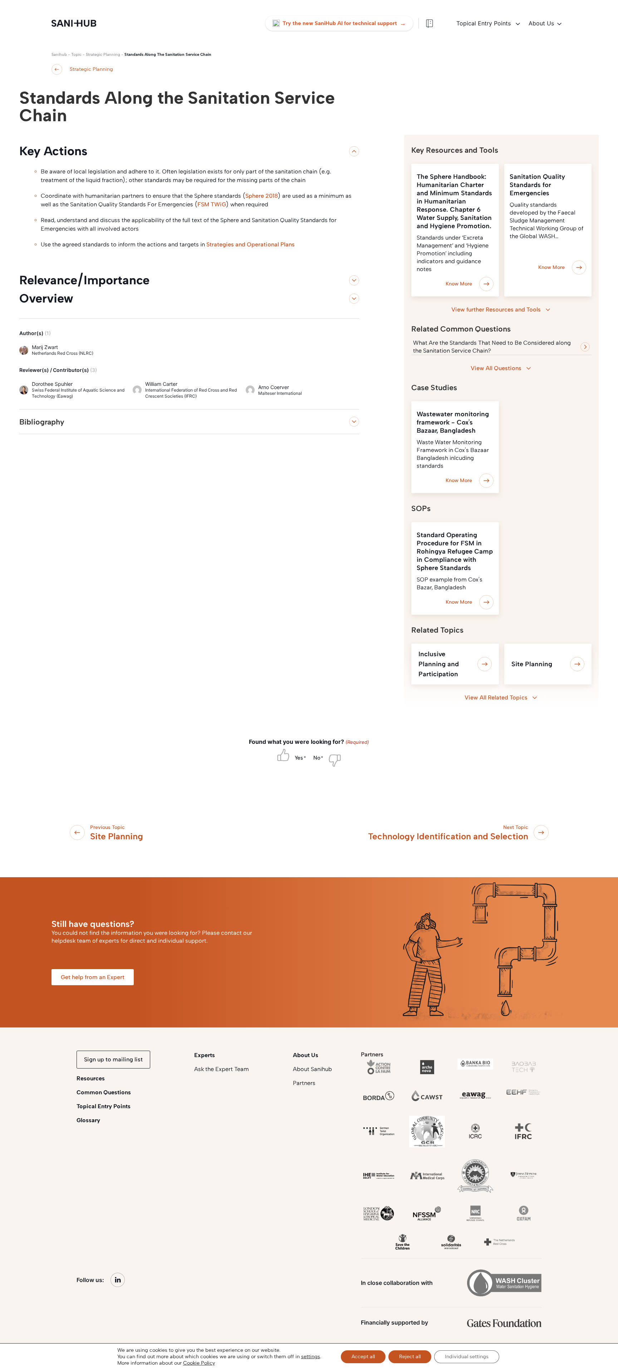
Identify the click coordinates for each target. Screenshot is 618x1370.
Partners (304, 1083)
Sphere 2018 (261, 195)
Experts (204, 1055)
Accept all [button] (363, 1357)
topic (76, 54)
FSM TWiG (211, 204)
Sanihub (59, 54)
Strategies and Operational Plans (250, 244)
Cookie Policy (199, 1363)
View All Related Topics (496, 697)
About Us (541, 23)
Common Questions (104, 1092)
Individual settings (467, 1357)
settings (310, 1357)
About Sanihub (312, 1069)
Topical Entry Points (484, 23)
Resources (91, 1078)
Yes (299, 758)
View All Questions (496, 368)
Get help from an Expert (92, 977)
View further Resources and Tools (496, 309)
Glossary (88, 1120)
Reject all (410, 1357)
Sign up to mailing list (113, 1059)
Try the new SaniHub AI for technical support (344, 23)
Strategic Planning (103, 54)
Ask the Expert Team (221, 1069)
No (316, 758)
